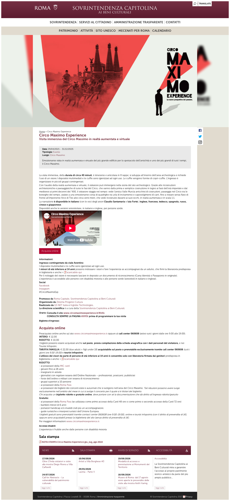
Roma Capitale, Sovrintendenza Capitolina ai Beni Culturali (84, 298)
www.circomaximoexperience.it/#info (84, 313)
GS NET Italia (61, 305)
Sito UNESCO (106, 30)
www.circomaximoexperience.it (90, 333)
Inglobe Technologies (81, 305)
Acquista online (49, 250)
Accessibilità (161, 458)
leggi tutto (46, 488)
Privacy (189, 497)
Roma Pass (65, 385)
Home (42, 131)
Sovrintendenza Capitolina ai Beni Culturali (101, 308)
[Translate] (187, 3)
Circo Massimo (57, 155)
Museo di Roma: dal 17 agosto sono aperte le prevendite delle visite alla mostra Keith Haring (133, 480)
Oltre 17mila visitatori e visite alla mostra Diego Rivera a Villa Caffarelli (57, 464)
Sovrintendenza (63, 22)
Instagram (44, 288)
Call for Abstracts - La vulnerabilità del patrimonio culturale (55, 480)
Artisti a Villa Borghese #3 (91, 461)
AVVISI (84, 316)
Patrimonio (68, 30)
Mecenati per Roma (134, 30)
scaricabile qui (74, 272)
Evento (56, 152)
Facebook (44, 285)
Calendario (161, 30)
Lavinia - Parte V (87, 472)
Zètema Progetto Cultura (69, 302)
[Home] (115, 9)
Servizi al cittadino (95, 22)
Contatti (173, 22)
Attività (87, 30)
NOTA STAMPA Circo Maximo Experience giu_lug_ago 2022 (72, 442)
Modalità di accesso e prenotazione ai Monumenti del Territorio (133, 464)
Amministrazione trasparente (138, 22)
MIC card (65, 366)
